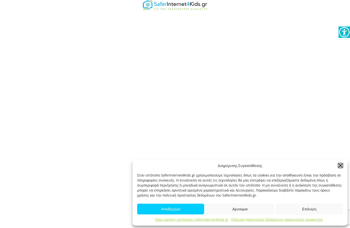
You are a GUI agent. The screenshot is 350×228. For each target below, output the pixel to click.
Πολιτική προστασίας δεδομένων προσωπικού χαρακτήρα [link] (277, 219)
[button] (340, 165)
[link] (344, 32)
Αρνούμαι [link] (240, 209)
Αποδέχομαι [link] (170, 209)
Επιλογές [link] (309, 209)
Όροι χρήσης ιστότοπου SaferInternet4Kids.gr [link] (192, 219)
